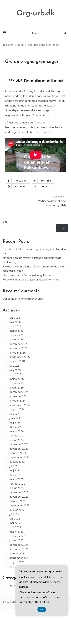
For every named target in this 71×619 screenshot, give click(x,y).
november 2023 (18, 448)
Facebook (21, 181)
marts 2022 (16, 531)
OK (41, 609)
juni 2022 (14, 518)
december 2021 (18, 544)
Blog (12, 585)
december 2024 (18, 391)
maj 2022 (15, 522)
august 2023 (17, 461)
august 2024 (17, 409)
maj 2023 (15, 470)
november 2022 (18, 496)
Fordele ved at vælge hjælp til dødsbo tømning (30, 279)
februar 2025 (17, 383)
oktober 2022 (17, 501)
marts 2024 (16, 431)
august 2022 (17, 509)
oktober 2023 (17, 453)
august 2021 (17, 562)
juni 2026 (14, 317)
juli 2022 (14, 514)
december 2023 (18, 444)
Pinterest (21, 186)
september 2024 (19, 405)
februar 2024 (17, 435)
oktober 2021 (17, 553)
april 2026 (15, 326)
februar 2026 (17, 335)
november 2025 (18, 348)
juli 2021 (14, 566)
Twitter (46, 181)
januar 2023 (16, 488)
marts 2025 (16, 378)
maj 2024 (15, 422)
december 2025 (18, 344)
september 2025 (19, 357)
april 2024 (15, 426)
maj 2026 (15, 322)
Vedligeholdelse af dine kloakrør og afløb (52, 203)
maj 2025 (15, 370)
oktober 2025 (17, 352)
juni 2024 (14, 418)
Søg (5, 221)
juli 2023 (14, 466)
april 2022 (15, 527)
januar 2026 (16, 339)
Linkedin (46, 186)
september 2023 (19, 457)
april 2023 (15, 475)
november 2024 (18, 396)
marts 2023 (16, 479)
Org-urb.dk (35, 13)
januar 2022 (16, 540)
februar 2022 (17, 536)
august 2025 (17, 361)
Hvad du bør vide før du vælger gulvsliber (27, 275)
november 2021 (18, 549)
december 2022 (18, 492)
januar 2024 (16, 440)
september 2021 (19, 557)
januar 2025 (16, 387)
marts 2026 (16, 330)
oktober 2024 (17, 400)
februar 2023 (17, 483)
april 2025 (15, 374)
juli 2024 (14, 413)
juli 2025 (14, 365)
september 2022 (19, 505)
